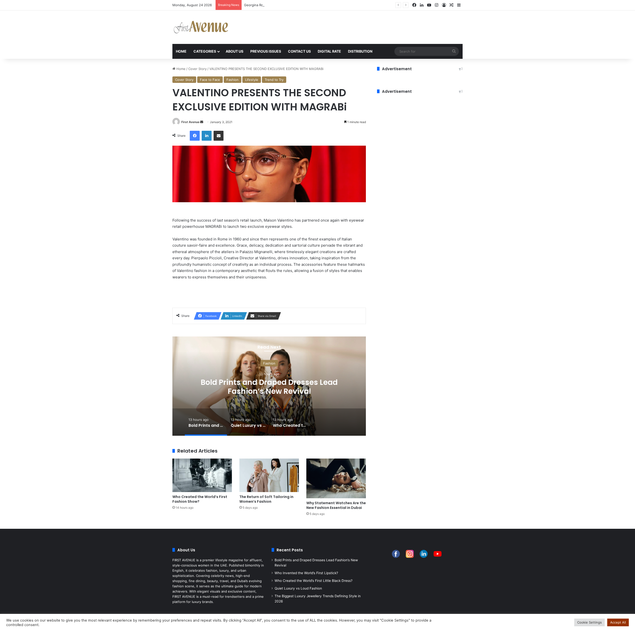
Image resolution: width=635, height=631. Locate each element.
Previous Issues (265, 51)
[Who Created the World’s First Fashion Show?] (202, 475)
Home (181, 51)
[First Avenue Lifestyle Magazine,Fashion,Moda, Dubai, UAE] (200, 27)
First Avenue (190, 122)
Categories (204, 51)
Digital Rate (329, 51)
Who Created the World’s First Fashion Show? (199, 499)
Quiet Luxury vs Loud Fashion (269, 386)
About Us (234, 51)
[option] (269, 386)
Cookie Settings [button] (589, 622)
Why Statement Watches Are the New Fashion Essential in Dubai (336, 505)
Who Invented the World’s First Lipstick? (306, 573)
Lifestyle (251, 80)
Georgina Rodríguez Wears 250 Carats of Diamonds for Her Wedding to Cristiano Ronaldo (313, 5)
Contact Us (299, 51)
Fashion (232, 80)
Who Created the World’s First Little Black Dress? (313, 581)
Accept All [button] (618, 622)
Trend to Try (274, 80)
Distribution (360, 51)
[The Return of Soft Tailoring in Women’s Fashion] (269, 475)
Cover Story (197, 69)
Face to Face (210, 80)
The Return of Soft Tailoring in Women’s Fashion (266, 499)
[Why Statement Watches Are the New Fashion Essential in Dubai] (336, 478)
